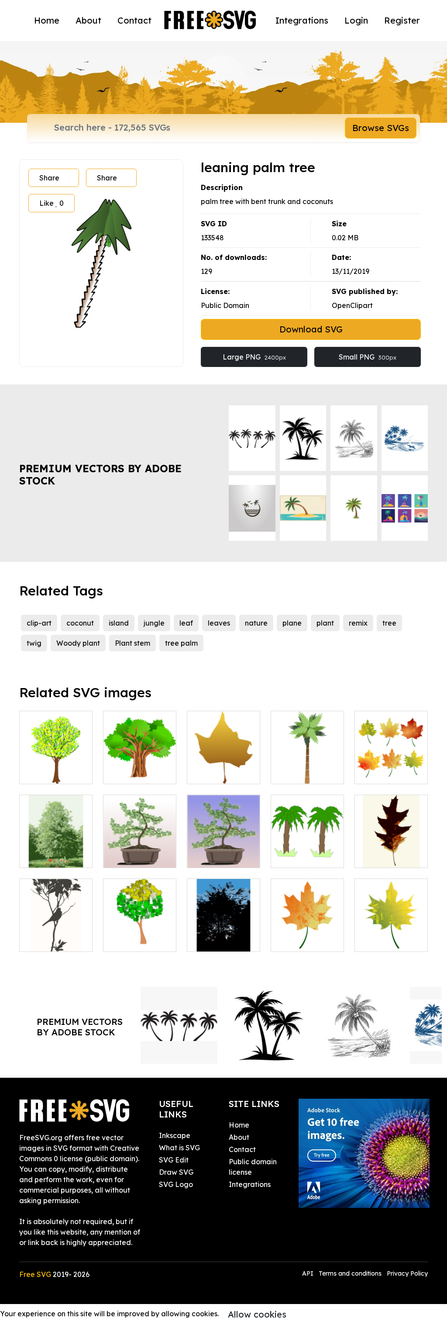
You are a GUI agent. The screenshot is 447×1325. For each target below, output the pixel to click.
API (308, 1273)
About (88, 20)
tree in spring (50, 772)
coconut (80, 623)
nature (256, 623)
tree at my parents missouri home (56, 845)
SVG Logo (176, 1184)
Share (49, 177)
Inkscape (174, 1135)
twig (34, 643)
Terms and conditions (350, 1273)
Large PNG (254, 357)
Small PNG (367, 357)
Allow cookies (257, 1314)
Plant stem (132, 643)
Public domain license (253, 1166)
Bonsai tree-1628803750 (140, 850)
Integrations (301, 20)
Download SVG (311, 329)
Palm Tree (297, 772)
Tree (120, 939)
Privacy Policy (407, 1273)
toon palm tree (305, 855)
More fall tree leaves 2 (391, 850)
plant (325, 623)
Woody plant (78, 643)
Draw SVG (176, 1172)
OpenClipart (352, 305)
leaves (219, 623)
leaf (186, 623)
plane (292, 623)
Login (356, 20)
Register (402, 20)
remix (358, 623)
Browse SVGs (380, 127)
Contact (134, 20)
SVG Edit (174, 1159)
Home (46, 20)
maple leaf (214, 772)
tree (389, 623)
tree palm (181, 643)
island (119, 623)
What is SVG (179, 1147)
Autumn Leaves (390, 772)
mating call (48, 939)
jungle (154, 623)
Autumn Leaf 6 (389, 939)
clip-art (39, 623)
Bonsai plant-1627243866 (223, 850)
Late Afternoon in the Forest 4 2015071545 (223, 929)
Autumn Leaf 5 (305, 939)
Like (51, 203)
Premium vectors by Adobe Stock (100, 474)
